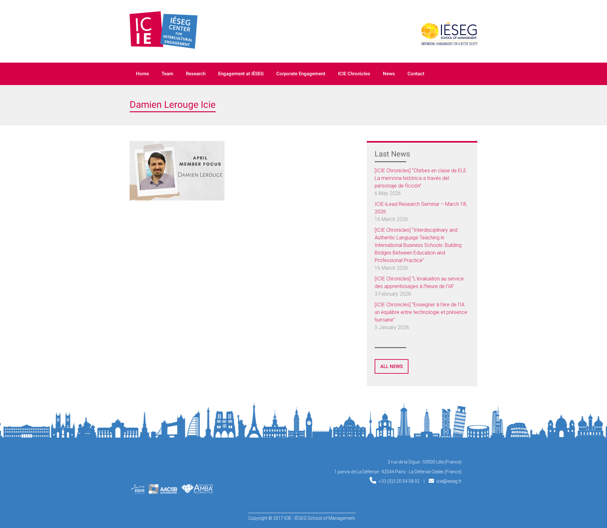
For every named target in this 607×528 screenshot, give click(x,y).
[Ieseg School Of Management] (160, 467)
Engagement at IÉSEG (241, 74)
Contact (416, 74)
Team (167, 74)
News (389, 74)
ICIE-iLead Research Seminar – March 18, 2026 (421, 208)
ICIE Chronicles (354, 74)
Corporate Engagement (300, 74)
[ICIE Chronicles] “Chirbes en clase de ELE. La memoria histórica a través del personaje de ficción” (421, 178)
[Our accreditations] (171, 491)
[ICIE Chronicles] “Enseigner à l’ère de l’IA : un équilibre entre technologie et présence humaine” (421, 312)
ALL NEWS (391, 366)
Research (195, 74)
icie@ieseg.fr (449, 481)
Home (142, 74)
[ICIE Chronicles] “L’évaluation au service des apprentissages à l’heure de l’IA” (419, 282)
